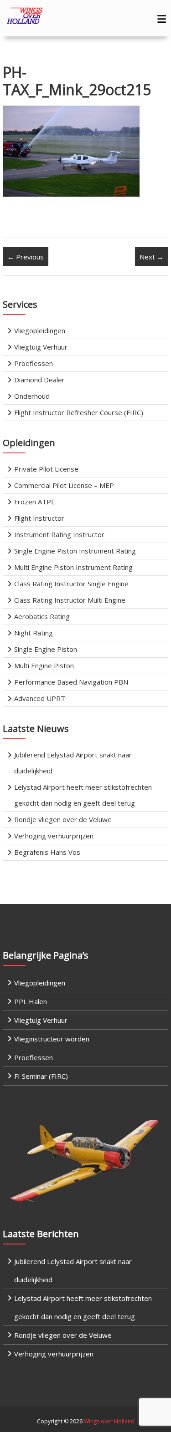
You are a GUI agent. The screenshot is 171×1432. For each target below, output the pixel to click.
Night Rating (33, 632)
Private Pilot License (46, 468)
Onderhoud (32, 396)
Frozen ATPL (34, 501)
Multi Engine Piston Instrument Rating (73, 567)
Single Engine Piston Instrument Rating (75, 550)
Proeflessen (33, 363)
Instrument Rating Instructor (59, 534)
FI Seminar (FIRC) (41, 1076)
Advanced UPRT (39, 698)
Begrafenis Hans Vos (47, 852)
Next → (152, 256)
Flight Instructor (39, 518)
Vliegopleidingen (39, 330)
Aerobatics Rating (42, 616)
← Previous (25, 256)
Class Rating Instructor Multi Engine (69, 599)
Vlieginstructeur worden (51, 1038)
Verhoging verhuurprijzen (53, 835)
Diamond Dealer (39, 379)
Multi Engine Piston (44, 665)
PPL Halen (30, 1001)
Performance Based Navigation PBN (71, 681)
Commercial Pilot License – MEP (64, 485)
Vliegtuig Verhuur (40, 346)
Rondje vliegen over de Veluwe (63, 819)
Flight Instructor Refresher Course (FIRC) (78, 412)
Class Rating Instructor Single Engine (71, 583)
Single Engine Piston (45, 649)
